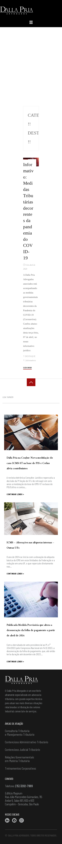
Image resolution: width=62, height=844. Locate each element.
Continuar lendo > (15, 494)
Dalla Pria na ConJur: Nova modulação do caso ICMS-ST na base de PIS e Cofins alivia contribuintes (30, 463)
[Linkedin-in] (7, 820)
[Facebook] (14, 820)
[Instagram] (21, 820)
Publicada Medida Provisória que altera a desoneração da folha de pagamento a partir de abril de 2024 (31, 630)
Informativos (31, 360)
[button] (31, 22)
